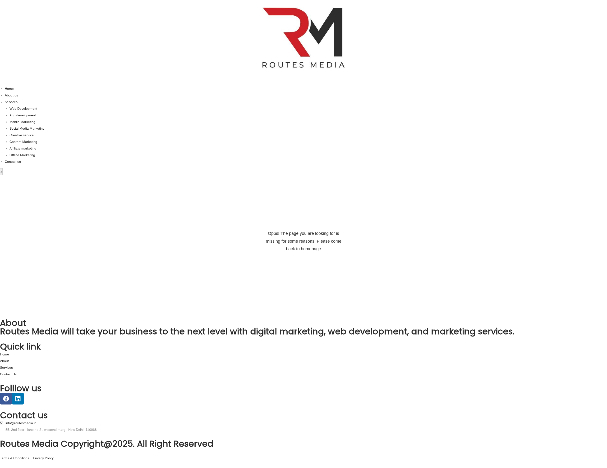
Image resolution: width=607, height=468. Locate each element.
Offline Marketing (22, 155)
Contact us (13, 162)
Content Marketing (23, 142)
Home (9, 89)
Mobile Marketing (22, 122)
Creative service (21, 135)
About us (11, 95)
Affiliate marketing (22, 148)
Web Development (23, 108)
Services (11, 102)
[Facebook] (6, 398)
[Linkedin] (18, 398)
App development (22, 115)
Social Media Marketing (27, 128)
